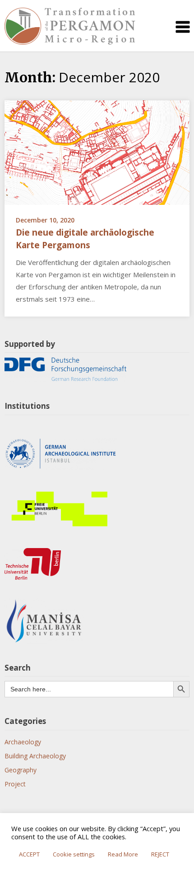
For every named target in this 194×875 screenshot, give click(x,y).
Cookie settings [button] (74, 854)
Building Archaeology (35, 756)
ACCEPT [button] (29, 854)
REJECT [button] (160, 854)
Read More (123, 854)
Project (15, 784)
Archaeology (23, 742)
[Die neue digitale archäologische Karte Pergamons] (97, 151)
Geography (21, 770)
